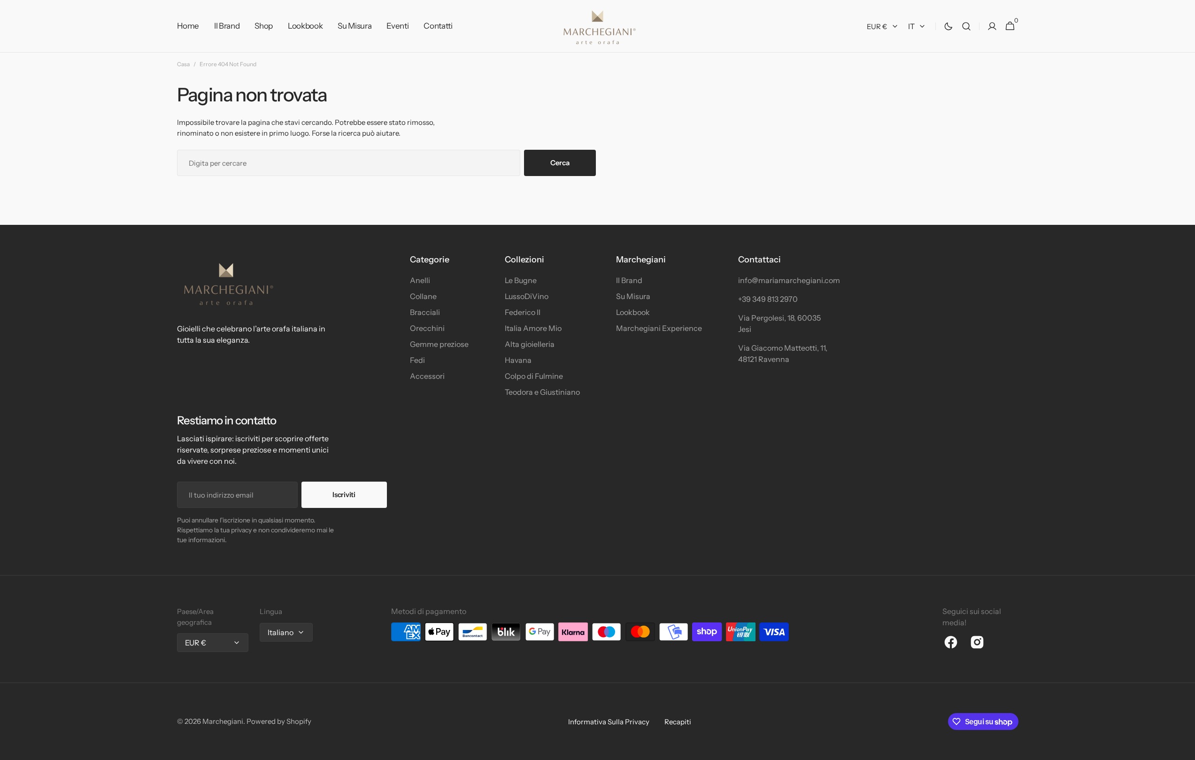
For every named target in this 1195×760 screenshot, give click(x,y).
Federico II (522, 312)
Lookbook (633, 312)
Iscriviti (343, 494)
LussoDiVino (526, 296)
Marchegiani (222, 721)
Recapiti (677, 721)
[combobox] (348, 163)
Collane (423, 296)
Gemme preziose (439, 344)
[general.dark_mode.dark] (948, 26)
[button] (966, 26)
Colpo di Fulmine (534, 376)
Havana (518, 360)
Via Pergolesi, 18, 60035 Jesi (779, 323)
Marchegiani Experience (659, 328)
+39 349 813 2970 (768, 299)
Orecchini (427, 328)
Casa (183, 64)
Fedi (417, 360)
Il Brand (629, 280)
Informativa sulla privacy (608, 721)
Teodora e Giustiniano (542, 392)
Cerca (560, 162)
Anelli (420, 280)
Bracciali (425, 312)
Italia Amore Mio (533, 328)
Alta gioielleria (530, 344)
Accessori (427, 376)
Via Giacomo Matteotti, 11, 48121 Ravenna (782, 353)
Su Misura (633, 296)
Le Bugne (521, 280)
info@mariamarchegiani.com (785, 280)
